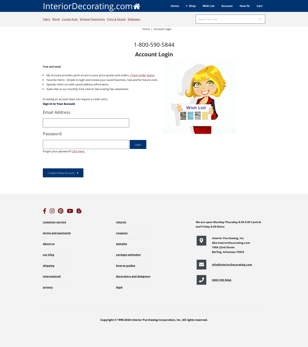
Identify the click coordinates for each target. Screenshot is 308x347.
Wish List (208, 6)
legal (119, 287)
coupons (122, 233)
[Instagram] (52, 212)
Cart (259, 6)
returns (121, 222)
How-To (245, 6)
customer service (54, 222)
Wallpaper (134, 19)
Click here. (78, 151)
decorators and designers (133, 276)
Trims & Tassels (116, 19)
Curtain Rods (70, 19)
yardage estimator (128, 254)
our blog (48, 254)
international (52, 276)
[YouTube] (70, 212)
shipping (48, 265)
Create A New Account (61, 173)
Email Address (56, 112)
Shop (192, 6)
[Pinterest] (60, 212)
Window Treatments (92, 19)
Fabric (46, 19)
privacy (48, 287)
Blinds (56, 19)
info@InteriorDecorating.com (232, 264)
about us (49, 244)
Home (175, 6)
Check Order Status (142, 75)
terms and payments (57, 233)
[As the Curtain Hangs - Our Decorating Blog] (79, 212)
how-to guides (125, 265)
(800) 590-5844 (221, 280)
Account (227, 6)
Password (52, 134)
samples (121, 244)
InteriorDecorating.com (88, 6)
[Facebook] (44, 212)
